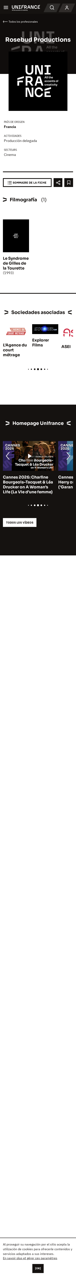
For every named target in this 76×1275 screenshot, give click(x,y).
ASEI (66, 346)
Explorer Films (40, 343)
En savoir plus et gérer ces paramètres (30, 1258)
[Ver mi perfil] (67, 8)
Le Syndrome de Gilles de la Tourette (16, 263)
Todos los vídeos (19, 522)
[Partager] (58, 182)
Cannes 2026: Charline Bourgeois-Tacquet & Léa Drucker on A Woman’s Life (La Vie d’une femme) (28, 484)
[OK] (38, 1268)
